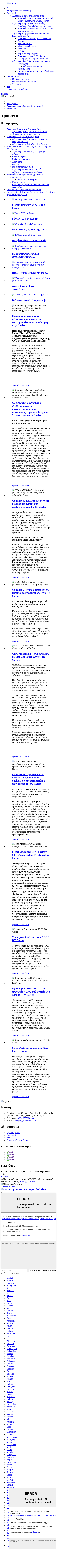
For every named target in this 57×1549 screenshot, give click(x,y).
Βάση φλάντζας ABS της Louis (29, 229)
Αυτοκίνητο (23, 64)
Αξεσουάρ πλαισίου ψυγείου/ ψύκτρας (35, 38)
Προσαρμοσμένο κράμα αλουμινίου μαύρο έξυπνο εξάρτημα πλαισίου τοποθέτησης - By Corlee (30, 321)
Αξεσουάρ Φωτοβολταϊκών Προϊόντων (35, 26)
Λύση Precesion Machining (19, 11)
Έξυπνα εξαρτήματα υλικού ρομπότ (33, 21)
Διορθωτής (22, 48)
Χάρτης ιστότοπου (28, 1181)
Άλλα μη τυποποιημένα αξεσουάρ (33, 58)
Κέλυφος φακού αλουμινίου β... (30, 300)
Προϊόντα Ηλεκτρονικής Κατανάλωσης (24, 189)
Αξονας (21, 41)
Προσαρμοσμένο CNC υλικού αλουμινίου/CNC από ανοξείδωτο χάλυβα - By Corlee (31, 991)
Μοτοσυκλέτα (24, 69)
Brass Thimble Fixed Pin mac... (30, 272)
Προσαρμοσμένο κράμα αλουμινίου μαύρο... (25, 255)
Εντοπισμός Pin (25, 43)
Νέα (8, 86)
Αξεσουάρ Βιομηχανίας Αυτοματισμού (29, 16)
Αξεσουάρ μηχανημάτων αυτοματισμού (35, 18)
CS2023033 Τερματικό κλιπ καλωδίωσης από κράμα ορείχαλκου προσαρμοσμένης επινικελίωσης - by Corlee (28, 779)
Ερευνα (4, 1176)
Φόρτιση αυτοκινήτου (32, 66)
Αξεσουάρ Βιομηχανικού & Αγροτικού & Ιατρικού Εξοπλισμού (30, 34)
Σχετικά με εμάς (14, 76)
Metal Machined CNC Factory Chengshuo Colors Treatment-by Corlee (30, 854)
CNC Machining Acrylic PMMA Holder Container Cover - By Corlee (30, 656)
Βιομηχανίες (12, 13)
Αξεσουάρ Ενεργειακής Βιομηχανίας (28, 23)
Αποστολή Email (8, 1187)
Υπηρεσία (16, 84)
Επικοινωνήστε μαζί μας (17, 89)
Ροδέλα (21, 51)
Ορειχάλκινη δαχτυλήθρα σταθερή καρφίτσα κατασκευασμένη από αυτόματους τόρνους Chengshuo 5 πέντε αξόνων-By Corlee (30, 409)
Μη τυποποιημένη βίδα (28, 53)
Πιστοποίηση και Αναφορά (24, 81)
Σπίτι (9, 8)
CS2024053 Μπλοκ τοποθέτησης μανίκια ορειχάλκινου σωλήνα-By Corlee (31, 592)
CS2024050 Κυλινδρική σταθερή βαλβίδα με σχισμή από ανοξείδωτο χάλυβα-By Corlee (31, 503)
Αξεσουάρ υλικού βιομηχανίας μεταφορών (31, 61)
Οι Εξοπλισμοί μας (20, 79)
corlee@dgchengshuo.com (24, 1120)
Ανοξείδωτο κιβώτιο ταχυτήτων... (23, 288)
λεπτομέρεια (23, 385)
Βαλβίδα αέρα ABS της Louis (29, 240)
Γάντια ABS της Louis (25, 218)
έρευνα (15, 385)
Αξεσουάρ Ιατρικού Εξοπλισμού (32, 56)
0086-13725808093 (25, 1118)
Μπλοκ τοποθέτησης (27, 46)
